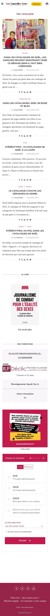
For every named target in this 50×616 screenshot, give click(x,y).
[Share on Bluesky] (30, 92)
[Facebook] (16, 588)
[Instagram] (28, 588)
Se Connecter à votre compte (33, 601)
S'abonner (36, 4)
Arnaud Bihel (18, 70)
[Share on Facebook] (19, 92)
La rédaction (18, 237)
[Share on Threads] (27, 92)
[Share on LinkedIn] (24, 92)
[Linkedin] (34, 588)
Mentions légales (11, 601)
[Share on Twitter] (22, 92)
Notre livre (15, 598)
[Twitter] (22, 588)
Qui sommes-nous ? (30, 598)
